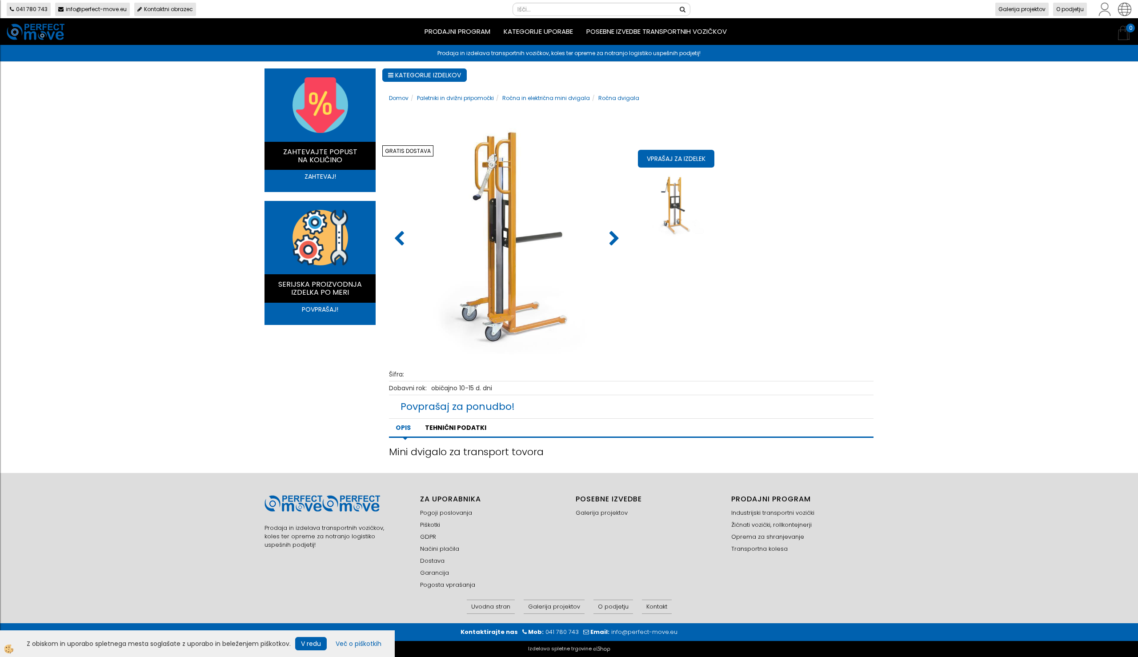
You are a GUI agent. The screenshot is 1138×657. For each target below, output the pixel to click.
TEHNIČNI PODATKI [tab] (455, 427)
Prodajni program (457, 31)
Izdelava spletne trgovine (560, 648)
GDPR (428, 537)
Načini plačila (439, 549)
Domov (399, 98)
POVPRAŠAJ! (320, 309)
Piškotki (430, 525)
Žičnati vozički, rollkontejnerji (771, 525)
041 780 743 (32, 9)
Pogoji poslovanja (446, 513)
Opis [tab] (403, 427)
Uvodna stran (490, 606)
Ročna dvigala (618, 98)
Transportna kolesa (759, 549)
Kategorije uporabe (538, 31)
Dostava (432, 561)
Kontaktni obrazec (168, 9)
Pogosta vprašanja (447, 585)
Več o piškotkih (358, 643)
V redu (311, 643)
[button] (613, 239)
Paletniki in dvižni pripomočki (455, 98)
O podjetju (1070, 9)
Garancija (434, 573)
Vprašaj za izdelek (676, 158)
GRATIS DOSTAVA (408, 151)
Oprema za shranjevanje (767, 537)
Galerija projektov (1022, 9)
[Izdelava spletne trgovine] (601, 648)
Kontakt (656, 606)
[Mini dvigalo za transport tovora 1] (677, 204)
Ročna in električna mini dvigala (546, 98)
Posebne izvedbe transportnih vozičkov (656, 31)
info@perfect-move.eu (96, 9)
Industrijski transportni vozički (772, 513)
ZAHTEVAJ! (320, 176)
